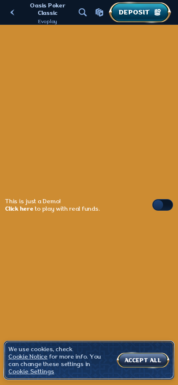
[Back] (12, 12)
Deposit (134, 12)
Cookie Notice (28, 356)
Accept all (143, 360)
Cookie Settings (31, 371)
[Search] (82, 12)
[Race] (99, 12)
